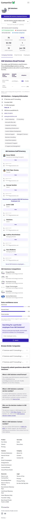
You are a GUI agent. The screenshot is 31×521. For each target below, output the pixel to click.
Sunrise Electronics (11, 296)
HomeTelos (9, 291)
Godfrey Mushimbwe (13, 234)
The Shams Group (11, 282)
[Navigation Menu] (28, 2)
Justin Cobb (10, 204)
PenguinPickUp (10, 272)
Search (16, 340)
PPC (7, 277)
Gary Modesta (11, 249)
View (15, 160)
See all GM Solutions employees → (15, 264)
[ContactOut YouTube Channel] (5, 513)
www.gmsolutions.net (10, 116)
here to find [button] (16, 399)
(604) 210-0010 (8, 113)
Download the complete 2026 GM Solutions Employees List (15, 200)
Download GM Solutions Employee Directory (15, 16)
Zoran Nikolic (10, 155)
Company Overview (7, 55)
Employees (27, 55)
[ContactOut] (8, 2)
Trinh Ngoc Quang (16, 412)
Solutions (9, 219)
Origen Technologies (12, 286)
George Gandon (11, 185)
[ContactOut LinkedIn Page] (2, 513)
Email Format (18, 55)
